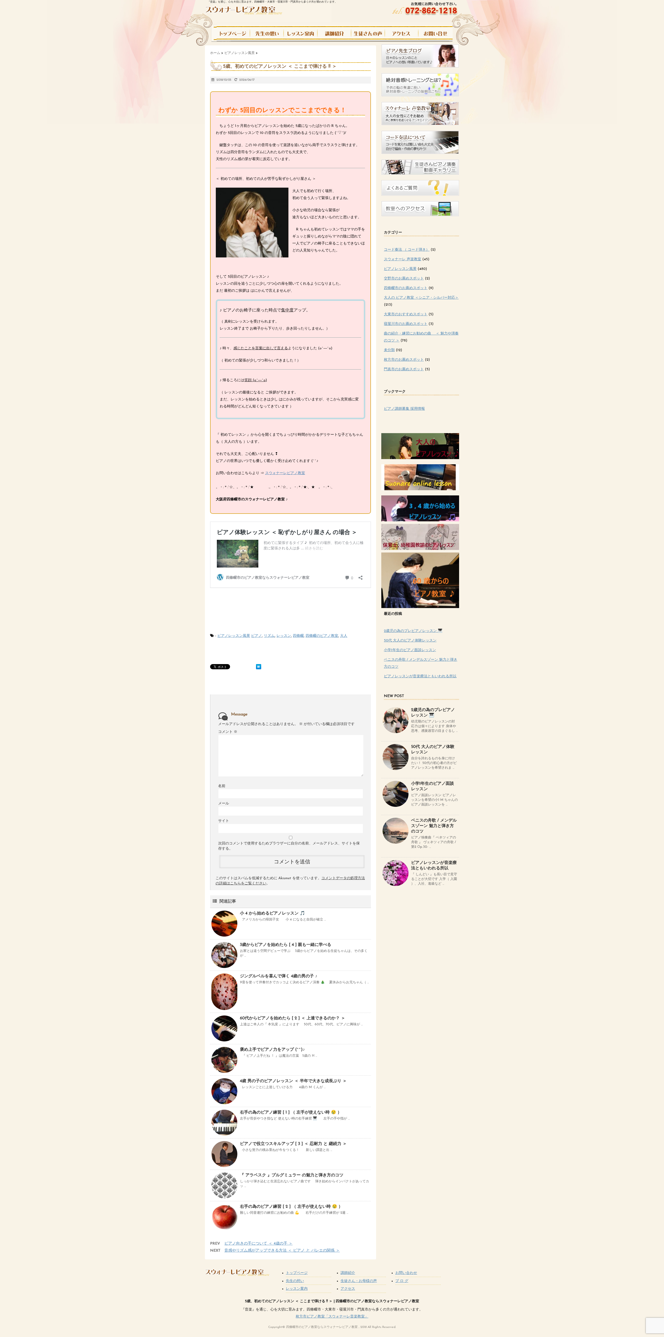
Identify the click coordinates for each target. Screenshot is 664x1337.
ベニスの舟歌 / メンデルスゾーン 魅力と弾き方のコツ (434, 826)
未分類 (389, 350)
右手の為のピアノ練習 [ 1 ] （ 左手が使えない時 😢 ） (291, 1112)
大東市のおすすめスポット (405, 314)
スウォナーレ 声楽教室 (402, 259)
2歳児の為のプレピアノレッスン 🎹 (413, 631)
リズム (269, 636)
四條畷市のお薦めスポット (405, 288)
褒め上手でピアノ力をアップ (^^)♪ (272, 1050)
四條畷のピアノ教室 (322, 636)
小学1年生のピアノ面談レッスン (410, 650)
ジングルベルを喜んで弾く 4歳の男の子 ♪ (278, 976)
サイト (223, 821)
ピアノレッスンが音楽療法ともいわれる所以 (420, 676)
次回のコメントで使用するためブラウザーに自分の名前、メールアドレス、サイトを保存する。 (289, 846)
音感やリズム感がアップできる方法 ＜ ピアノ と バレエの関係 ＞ (282, 1251)
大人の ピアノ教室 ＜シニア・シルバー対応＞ (421, 298)
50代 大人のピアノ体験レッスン (410, 641)
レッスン (283, 636)
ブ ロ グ (401, 1281)
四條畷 (298, 636)
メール (223, 804)
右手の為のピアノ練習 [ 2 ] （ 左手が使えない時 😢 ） (291, 1207)
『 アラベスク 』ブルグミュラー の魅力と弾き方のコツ (291, 1175)
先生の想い (295, 1281)
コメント (227, 732)
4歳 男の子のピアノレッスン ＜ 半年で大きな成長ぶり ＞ (293, 1081)
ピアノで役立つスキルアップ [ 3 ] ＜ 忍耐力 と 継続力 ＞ (293, 1144)
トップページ (297, 1273)
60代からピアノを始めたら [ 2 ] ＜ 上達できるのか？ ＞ (292, 1018)
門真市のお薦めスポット (404, 369)
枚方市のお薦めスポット (404, 360)
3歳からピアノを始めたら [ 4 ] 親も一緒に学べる (285, 945)
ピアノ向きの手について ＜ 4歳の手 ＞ (258, 1244)
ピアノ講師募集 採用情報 (404, 409)
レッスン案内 (297, 1289)
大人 (343, 636)
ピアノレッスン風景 (233, 636)
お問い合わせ (406, 1273)
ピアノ (256, 636)
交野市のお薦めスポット (404, 279)
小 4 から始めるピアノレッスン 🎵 (272, 913)
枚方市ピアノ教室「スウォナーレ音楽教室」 (332, 1317)
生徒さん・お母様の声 (359, 1281)
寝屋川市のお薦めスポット (405, 324)
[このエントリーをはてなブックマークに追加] (258, 666)
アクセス (348, 1289)
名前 (221, 786)
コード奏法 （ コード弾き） (407, 250)
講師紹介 (348, 1273)
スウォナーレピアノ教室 (285, 473)
